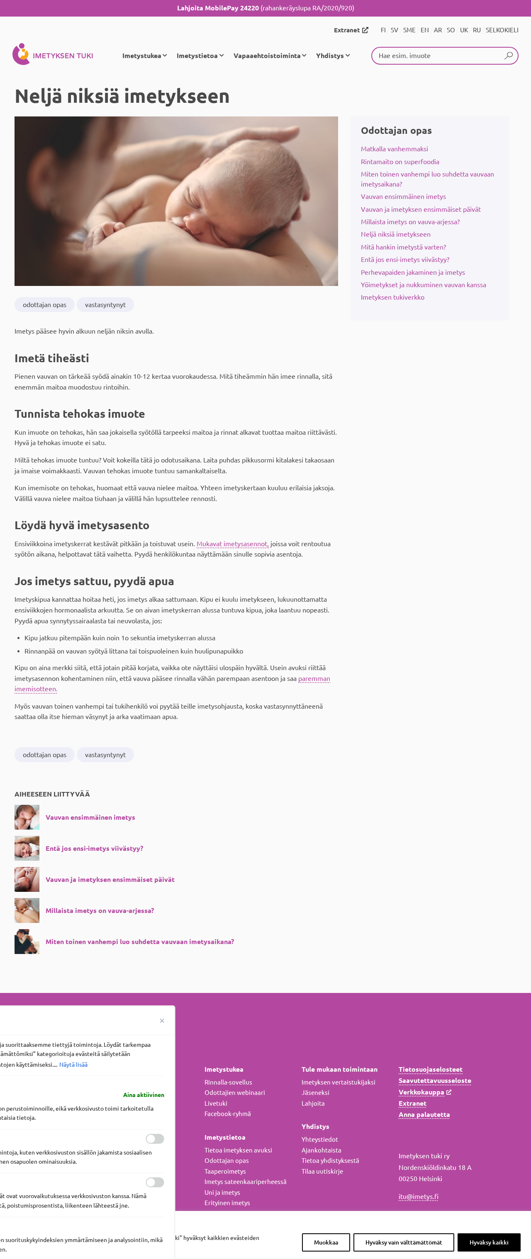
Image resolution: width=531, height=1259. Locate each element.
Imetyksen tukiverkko (392, 297)
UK (464, 30)
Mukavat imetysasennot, (233, 543)
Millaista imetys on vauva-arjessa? (410, 221)
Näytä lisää (73, 1064)
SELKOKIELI (502, 30)
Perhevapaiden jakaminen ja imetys (413, 272)
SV (394, 30)
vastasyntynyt (105, 304)
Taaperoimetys (225, 1171)
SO (451, 30)
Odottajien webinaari (235, 1092)
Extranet (347, 30)
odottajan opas (44, 304)
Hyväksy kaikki (489, 1242)
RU (477, 30)
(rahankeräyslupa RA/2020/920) (265, 8)
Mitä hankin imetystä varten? (403, 247)
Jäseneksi (315, 1092)
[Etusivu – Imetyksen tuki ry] (52, 55)
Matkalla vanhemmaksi (394, 149)
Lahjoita (313, 1103)
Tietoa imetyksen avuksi (238, 1150)
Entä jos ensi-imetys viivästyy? (405, 259)
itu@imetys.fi (418, 1196)
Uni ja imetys (222, 1192)
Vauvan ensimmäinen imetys (403, 196)
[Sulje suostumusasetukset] (162, 1021)
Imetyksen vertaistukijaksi (338, 1082)
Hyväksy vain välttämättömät (403, 1242)
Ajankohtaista (321, 1150)
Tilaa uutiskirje (322, 1171)
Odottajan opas (396, 130)
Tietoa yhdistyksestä (330, 1160)
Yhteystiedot (320, 1139)
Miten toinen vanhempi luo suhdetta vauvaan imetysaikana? (427, 179)
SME (409, 30)
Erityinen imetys (227, 1202)
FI (383, 30)
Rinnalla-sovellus (228, 1082)
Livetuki (216, 1103)
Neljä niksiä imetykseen (396, 234)
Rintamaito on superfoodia (400, 161)
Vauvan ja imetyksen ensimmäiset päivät (421, 209)
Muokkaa (326, 1242)
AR (438, 30)
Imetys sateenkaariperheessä (246, 1181)
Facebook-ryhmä (228, 1113)
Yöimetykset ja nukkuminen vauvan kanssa (423, 284)
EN (425, 30)
